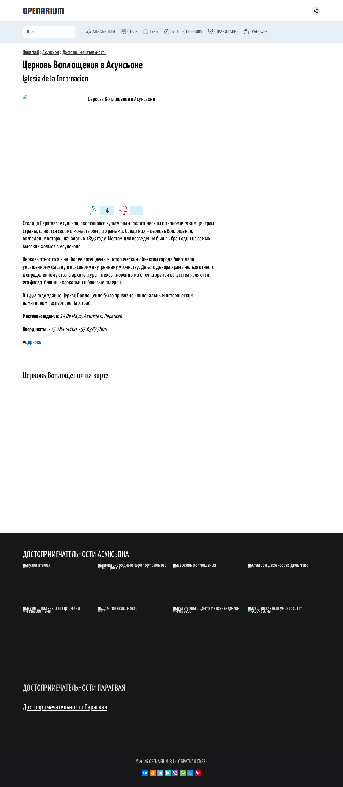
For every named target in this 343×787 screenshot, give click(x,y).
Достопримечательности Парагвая (65, 707)
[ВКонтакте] (145, 773)
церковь (33, 342)
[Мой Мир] (190, 773)
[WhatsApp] (183, 773)
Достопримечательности (84, 52)
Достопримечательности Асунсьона (76, 555)
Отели (131, 31)
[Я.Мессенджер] (168, 773)
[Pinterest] (198, 773)
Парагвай (31, 52)
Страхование (225, 31)
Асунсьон (50, 52)
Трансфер (258, 31)
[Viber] (175, 773)
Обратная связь (192, 761)
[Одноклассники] (153, 773)
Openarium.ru (161, 761)
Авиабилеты (103, 31)
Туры (153, 31)
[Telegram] (160, 773)
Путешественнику (185, 31)
